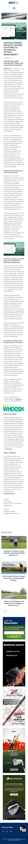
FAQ (4, 839)
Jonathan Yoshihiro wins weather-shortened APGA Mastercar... (14, 553)
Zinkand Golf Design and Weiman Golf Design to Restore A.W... (14, 603)
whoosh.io (18, 399)
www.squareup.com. (9, 493)
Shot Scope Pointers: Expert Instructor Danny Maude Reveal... (14, 578)
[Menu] (14, 8)
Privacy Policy (9, 839)
